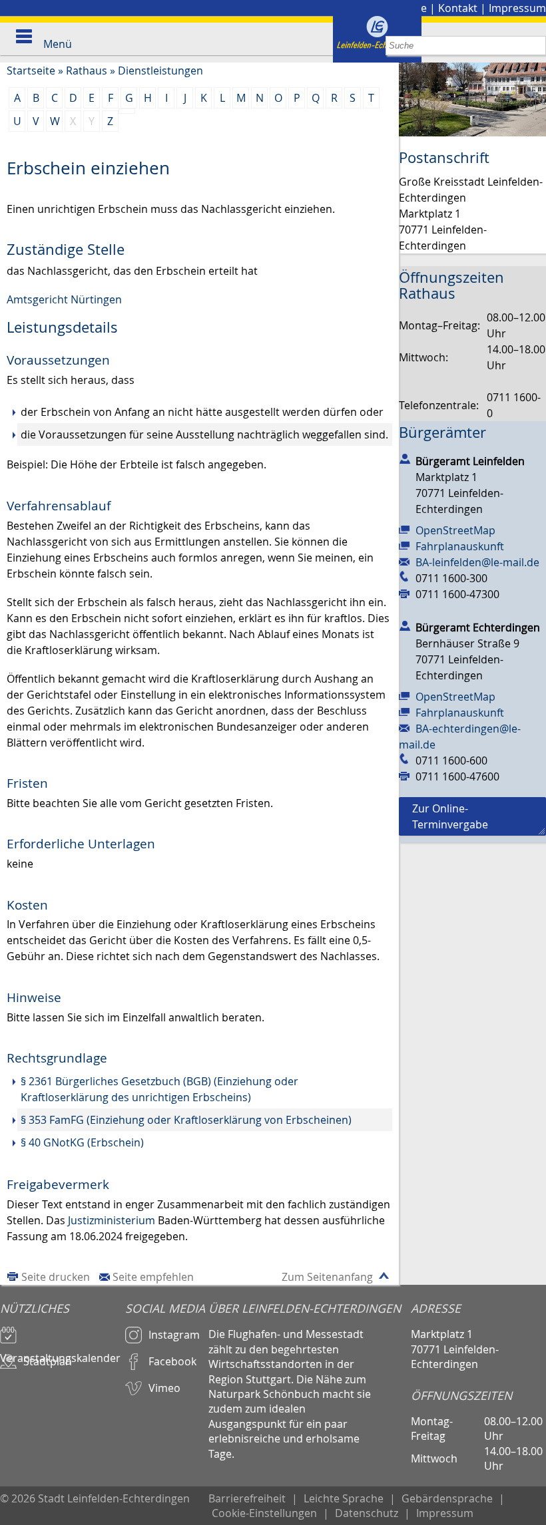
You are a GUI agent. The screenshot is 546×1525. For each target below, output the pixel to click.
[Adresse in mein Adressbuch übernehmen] (405, 458)
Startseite (31, 70)
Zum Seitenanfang (327, 1277)
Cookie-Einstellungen (264, 1513)
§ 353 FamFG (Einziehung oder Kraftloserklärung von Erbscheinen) (186, 1119)
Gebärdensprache (447, 1498)
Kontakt (457, 8)
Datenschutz (366, 1513)
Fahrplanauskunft (459, 546)
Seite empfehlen (153, 1277)
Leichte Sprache (344, 1498)
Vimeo (164, 1388)
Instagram (174, 1334)
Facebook (172, 1361)
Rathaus (86, 70)
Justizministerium (111, 1220)
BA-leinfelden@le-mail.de (477, 562)
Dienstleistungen (160, 70)
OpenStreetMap (455, 530)
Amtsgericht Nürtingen (64, 299)
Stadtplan (47, 1361)
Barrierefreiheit (247, 1498)
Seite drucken (55, 1277)
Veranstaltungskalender (60, 1352)
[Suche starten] (536, 46)
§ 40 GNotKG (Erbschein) (82, 1142)
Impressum (517, 8)
